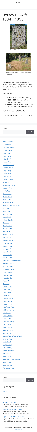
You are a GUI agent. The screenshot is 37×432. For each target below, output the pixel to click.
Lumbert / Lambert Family (12, 261)
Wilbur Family (7, 348)
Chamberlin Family (9, 185)
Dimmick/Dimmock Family (11, 205)
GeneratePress (18, 429)
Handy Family (7, 226)
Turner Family (7, 327)
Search (5, 128)
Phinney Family (8, 298)
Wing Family (7, 353)
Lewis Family (7, 255)
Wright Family (7, 365)
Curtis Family (7, 197)
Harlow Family (7, 229)
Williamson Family (9, 350)
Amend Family (7, 150)
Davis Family (7, 200)
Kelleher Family (8, 240)
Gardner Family (8, 214)
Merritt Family (7, 272)
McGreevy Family (8, 269)
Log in (5, 391)
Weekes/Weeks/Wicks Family (13, 336)
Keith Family (7, 237)
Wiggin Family (7, 345)
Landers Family (8, 246)
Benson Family (8, 168)
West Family (7, 333)
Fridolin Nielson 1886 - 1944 (12, 409)
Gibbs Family (7, 217)
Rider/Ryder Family (9, 307)
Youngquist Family (9, 368)
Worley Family (7, 362)
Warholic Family (8, 330)
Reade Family (7, 301)
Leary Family (7, 252)
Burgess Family (8, 179)
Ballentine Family (8, 159)
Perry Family (7, 292)
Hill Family (6, 231)
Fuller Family (7, 211)
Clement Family (8, 188)
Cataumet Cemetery (10, 402)
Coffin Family (7, 191)
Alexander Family (9, 147)
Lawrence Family (8, 249)
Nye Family (6, 284)
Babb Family (7, 153)
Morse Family (7, 278)
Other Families (8, 141)
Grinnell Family (8, 220)
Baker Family (7, 156)
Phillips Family (7, 295)
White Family (7, 342)
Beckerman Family (9, 165)
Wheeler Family (8, 339)
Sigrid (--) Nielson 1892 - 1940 (13, 417)
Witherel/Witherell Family (11, 359)
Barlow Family (7, 162)
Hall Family (6, 223)
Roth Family (7, 313)
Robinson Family (8, 310)
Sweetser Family (8, 321)
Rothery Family (8, 316)
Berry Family (7, 171)
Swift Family (7, 324)
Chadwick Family (8, 182)
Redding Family (8, 304)
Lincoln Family (7, 258)
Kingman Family (8, 243)
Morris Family (7, 275)
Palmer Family (7, 287)
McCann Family (8, 266)
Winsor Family (7, 356)
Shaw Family (7, 319)
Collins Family (7, 194)
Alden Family (7, 144)
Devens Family (8, 202)
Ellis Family (6, 208)
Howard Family (8, 234)
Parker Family (7, 290)
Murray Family (7, 281)
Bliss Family (7, 173)
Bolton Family (7, 176)
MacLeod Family (8, 263)
